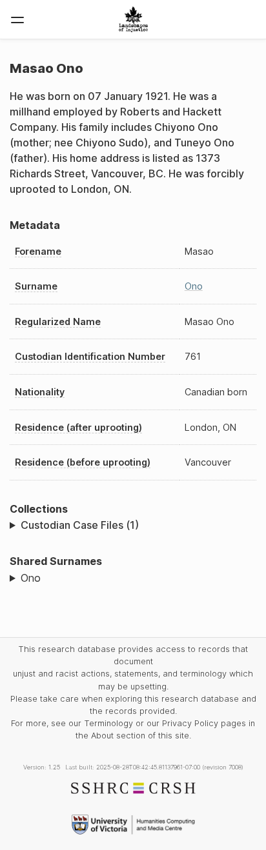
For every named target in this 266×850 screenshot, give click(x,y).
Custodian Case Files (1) (80, 525)
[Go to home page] (133, 19)
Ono (194, 286)
